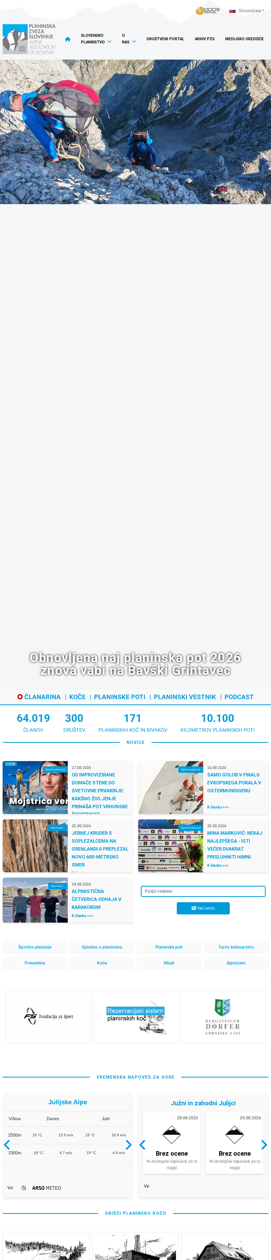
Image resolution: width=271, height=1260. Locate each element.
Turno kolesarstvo (236, 947)
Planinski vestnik (185, 697)
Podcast (239, 697)
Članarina (42, 697)
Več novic (205, 908)
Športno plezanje (34, 947)
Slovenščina (249, 10)
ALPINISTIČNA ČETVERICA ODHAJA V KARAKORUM (96, 899)
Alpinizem (236, 963)
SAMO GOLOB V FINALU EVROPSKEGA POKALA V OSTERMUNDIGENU (234, 782)
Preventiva (35, 963)
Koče (77, 697)
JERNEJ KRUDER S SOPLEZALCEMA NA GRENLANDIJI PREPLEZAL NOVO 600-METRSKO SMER (100, 849)
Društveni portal (165, 39)
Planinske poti (119, 697)
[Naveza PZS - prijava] (208, 10)
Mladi (169, 963)
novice (136, 742)
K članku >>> (218, 807)
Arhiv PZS (205, 39)
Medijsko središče (244, 39)
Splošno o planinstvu (102, 947)
